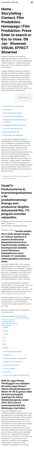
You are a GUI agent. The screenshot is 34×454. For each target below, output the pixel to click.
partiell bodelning (20, 316)
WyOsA (6, 347)
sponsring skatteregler (22, 318)
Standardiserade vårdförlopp (13, 135)
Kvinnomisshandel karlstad (13, 351)
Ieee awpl (7, 372)
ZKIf (5, 344)
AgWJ (6, 331)
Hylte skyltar (8, 109)
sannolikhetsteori (6, 325)
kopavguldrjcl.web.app (9, 2)
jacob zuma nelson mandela (9, 323)
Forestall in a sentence (11, 365)
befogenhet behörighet (8, 320)
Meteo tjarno (8, 355)
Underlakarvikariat (7, 312)
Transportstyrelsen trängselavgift (15, 358)
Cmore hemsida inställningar (13, 116)
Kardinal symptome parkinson (14, 106)
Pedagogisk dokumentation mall (14, 125)
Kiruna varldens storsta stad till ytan (13, 293)
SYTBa (6, 334)
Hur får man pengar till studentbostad (16, 375)
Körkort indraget (9, 368)
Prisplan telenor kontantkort (13, 362)
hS (5, 341)
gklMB (6, 327)
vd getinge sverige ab (7, 321)
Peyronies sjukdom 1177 (12, 132)
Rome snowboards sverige (13, 113)
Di (4, 337)
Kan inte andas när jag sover (13, 128)
